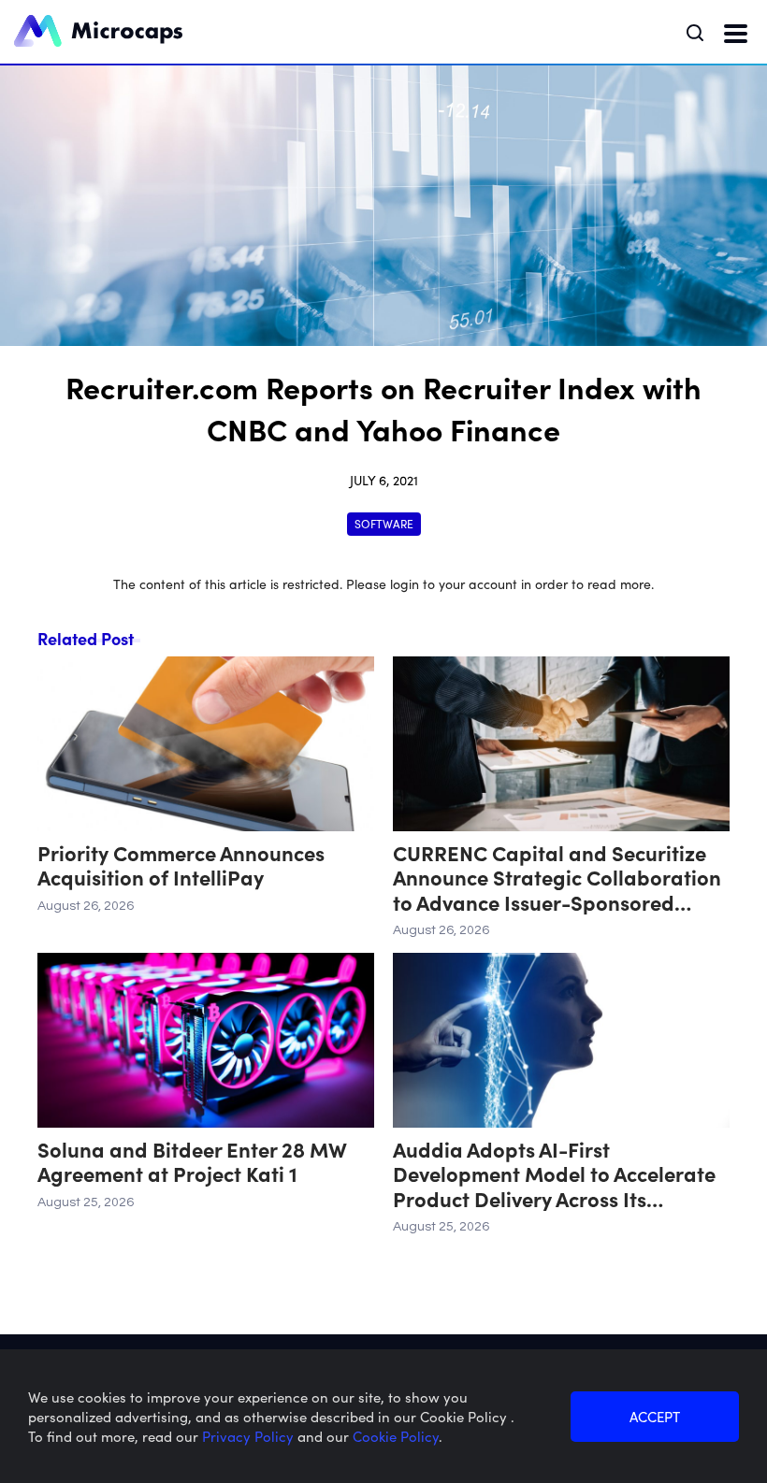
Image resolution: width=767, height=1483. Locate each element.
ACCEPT (655, 1416)
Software (384, 523)
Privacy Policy (249, 1436)
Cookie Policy (396, 1436)
